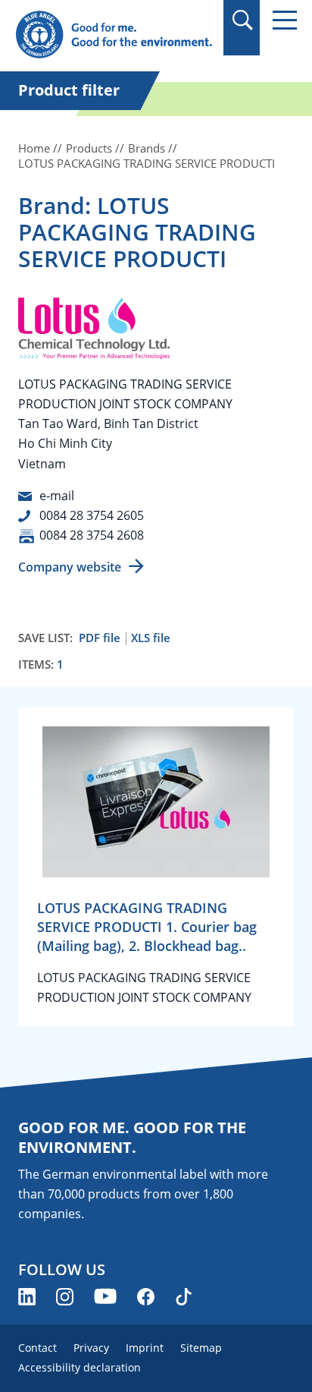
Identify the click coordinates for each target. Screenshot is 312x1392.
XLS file (150, 638)
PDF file (99, 638)
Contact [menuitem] (37, 1347)
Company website (69, 567)
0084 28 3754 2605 (91, 515)
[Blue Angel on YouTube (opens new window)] (105, 1296)
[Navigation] (285, 20)
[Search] (242, 20)
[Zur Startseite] (113, 35)
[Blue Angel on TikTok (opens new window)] (183, 1296)
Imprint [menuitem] (145, 1347)
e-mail (56, 495)
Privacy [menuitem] (91, 1347)
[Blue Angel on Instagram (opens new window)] (64, 1296)
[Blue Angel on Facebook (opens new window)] (145, 1296)
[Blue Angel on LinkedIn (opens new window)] (27, 1296)
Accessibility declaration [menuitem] (79, 1367)
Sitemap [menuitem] (201, 1347)
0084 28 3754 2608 (91, 535)
